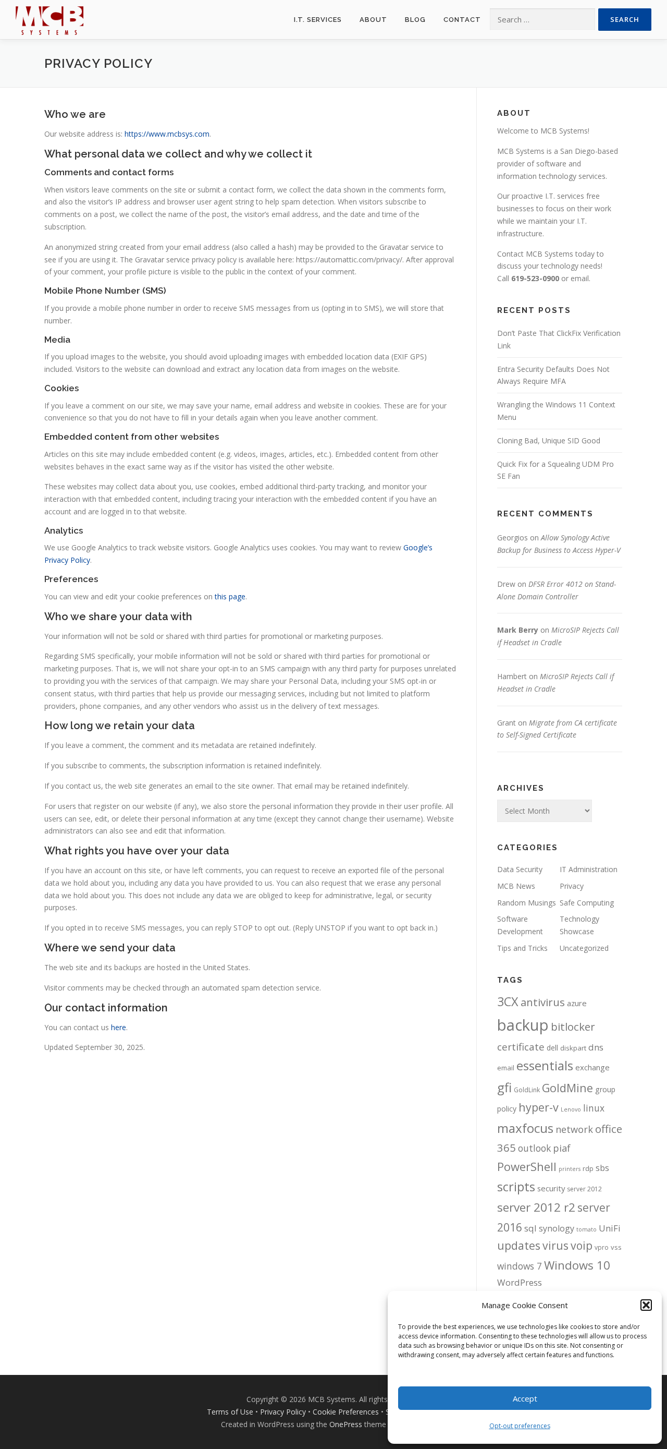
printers (569, 1169)
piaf (562, 1148)
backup (523, 1025)
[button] (646, 1305)
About (373, 19)
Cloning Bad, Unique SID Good (548, 440)
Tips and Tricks (522, 948)
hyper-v (538, 1107)
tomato (586, 1229)
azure (577, 1003)
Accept (525, 1398)
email (580, 278)
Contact (462, 19)
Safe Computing (587, 903)
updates (518, 1245)
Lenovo (571, 1109)
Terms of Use (230, 1412)
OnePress (345, 1424)
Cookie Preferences (346, 1412)
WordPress (519, 1282)
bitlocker (573, 1026)
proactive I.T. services (548, 196)
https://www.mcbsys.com (167, 134)
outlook (534, 1148)
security (551, 1188)
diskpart (573, 1048)
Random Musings (526, 903)
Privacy (572, 886)
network (574, 1129)
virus (555, 1245)
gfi (504, 1087)
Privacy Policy (283, 1412)
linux (593, 1108)
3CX (507, 1001)
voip (581, 1245)
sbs (602, 1168)
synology (556, 1228)
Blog (415, 19)
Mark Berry (517, 630)
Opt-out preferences (519, 1425)
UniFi (610, 1228)
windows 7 (519, 1266)
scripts (516, 1186)
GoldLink (527, 1089)
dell (552, 1048)
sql (530, 1228)
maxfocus (525, 1128)
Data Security (519, 869)
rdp (588, 1168)
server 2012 (584, 1189)
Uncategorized (584, 948)
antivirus (543, 1002)
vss (616, 1247)
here (118, 1027)
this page (230, 596)
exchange (592, 1067)
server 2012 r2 (536, 1207)
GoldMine (567, 1087)
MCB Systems (521, 151)
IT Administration (588, 869)
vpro (602, 1247)
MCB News (516, 886)
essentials (544, 1065)
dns (595, 1047)
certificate (521, 1047)
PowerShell (527, 1166)
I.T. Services (318, 19)
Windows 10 (577, 1265)
